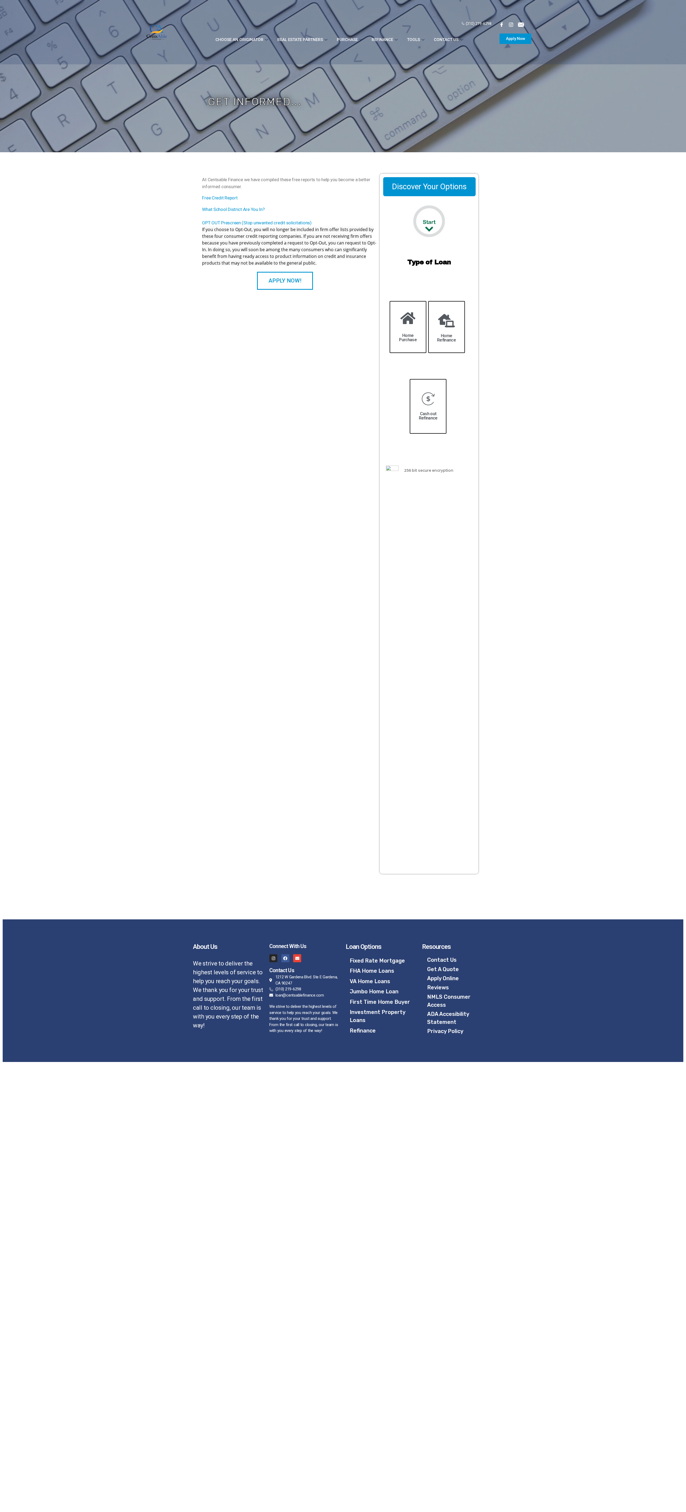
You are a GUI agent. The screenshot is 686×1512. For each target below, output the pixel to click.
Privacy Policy (445, 1031)
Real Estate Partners (300, 39)
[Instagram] (273, 958)
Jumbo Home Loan (374, 991)
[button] (515, 39)
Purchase (347, 39)
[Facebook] (503, 25)
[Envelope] (297, 958)
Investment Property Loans (377, 1016)
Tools (413, 39)
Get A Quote (443, 969)
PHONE (31, 1450)
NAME (30, 1390)
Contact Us (446, 39)
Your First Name (42, 1140)
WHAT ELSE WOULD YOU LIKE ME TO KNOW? (68, 1471)
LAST (29, 1410)
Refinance (382, 39)
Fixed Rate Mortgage (377, 960)
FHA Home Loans (372, 971)
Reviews (438, 987)
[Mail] (522, 25)
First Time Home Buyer (380, 1002)
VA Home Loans (370, 981)
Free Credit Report (219, 197)
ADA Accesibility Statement (448, 1018)
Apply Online (443, 978)
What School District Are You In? (233, 209)
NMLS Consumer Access (449, 1001)
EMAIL (30, 1430)
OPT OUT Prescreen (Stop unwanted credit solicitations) (256, 222)
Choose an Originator (239, 39)
